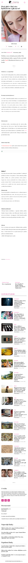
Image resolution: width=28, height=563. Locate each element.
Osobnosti (16, 470)
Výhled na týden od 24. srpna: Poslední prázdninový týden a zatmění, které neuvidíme (20, 303)
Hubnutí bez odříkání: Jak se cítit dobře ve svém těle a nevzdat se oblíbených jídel (20, 340)
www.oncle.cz (7, 259)
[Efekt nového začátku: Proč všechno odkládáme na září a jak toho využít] (7, 461)
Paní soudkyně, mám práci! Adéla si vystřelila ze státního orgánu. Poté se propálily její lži (20, 474)
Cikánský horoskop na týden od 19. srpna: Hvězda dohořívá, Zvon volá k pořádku (20, 450)
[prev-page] (2, 480)
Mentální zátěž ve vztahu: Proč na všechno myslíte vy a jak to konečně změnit (20, 402)
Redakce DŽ (9, 52)
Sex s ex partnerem (6, 284)
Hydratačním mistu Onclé (6, 145)
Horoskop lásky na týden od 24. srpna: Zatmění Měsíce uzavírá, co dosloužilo (19, 316)
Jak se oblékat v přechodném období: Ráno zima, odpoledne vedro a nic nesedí (20, 328)
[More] (21, 46)
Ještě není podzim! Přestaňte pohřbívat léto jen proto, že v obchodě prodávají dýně (20, 364)
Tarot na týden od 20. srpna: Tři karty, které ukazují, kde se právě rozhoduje (20, 438)
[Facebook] (2, 500)
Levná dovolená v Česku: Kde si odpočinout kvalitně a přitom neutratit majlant (19, 377)
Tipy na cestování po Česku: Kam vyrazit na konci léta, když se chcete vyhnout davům (20, 426)
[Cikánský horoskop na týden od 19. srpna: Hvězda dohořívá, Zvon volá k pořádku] (7, 449)
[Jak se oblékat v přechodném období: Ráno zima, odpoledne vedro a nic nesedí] (7, 327)
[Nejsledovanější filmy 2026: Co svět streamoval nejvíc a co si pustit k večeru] (7, 413)
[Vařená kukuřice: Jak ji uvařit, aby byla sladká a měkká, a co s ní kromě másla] (7, 351)
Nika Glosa (16, 368)
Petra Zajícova (16, 307)
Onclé (6, 60)
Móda (15, 324)
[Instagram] (5, 500)
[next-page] (4, 480)
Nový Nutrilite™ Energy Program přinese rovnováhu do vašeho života (20, 286)
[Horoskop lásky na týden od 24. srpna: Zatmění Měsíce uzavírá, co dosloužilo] (7, 315)
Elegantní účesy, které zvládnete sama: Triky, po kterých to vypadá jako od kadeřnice (20, 390)
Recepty (15, 348)
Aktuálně (16, 360)
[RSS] (8, 500)
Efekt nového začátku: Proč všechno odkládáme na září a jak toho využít (20, 462)
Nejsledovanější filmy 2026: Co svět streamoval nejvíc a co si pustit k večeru (20, 414)
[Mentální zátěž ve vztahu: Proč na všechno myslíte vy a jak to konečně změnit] (7, 401)
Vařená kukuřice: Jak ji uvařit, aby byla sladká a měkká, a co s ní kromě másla (20, 352)
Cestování (16, 372)
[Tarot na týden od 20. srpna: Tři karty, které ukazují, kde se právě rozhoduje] (7, 437)
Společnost (16, 312)
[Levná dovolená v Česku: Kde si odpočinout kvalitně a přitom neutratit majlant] (7, 375)
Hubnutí (15, 336)
